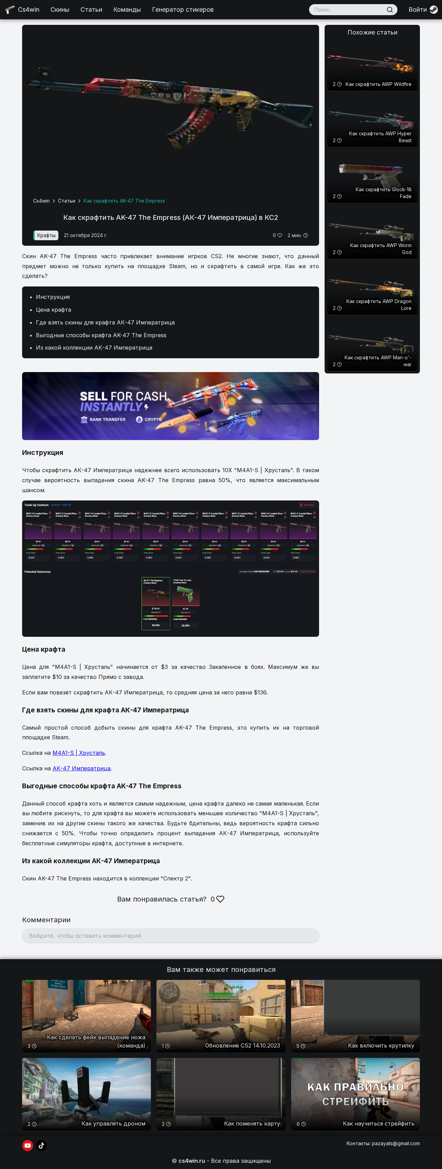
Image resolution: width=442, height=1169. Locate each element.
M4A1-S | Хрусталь (78, 752)
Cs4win (41, 201)
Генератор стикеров (183, 9)
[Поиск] (389, 9)
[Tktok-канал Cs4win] (41, 1145)
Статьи (91, 9)
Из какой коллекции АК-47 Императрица (94, 347)
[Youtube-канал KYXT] (27, 1145)
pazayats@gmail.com (396, 1143)
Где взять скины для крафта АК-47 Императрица (105, 322)
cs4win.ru (192, 1160)
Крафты (46, 235)
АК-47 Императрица (81, 768)
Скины (59, 9)
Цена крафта (53, 309)
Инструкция (53, 296)
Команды (127, 9)
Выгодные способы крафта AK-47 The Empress (101, 335)
